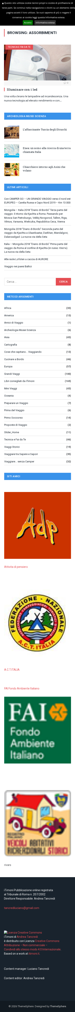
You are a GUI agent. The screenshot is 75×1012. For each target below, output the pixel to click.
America (9, 315)
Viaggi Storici (12, 446)
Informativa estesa (45, 22)
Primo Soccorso (13, 417)
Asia (6, 337)
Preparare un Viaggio (16, 403)
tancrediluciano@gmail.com (21, 908)
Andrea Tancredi (27, 936)
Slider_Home (11, 432)
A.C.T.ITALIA (12, 669)
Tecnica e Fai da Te (19, 47)
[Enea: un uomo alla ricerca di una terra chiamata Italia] (11, 150)
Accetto (28, 22)
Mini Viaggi (10, 388)
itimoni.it (34, 953)
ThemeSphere (58, 1006)
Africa (7, 308)
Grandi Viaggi (12, 373)
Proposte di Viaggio (15, 424)
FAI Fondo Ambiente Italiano (21, 688)
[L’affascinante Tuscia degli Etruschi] (11, 132)
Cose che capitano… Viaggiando (23, 351)
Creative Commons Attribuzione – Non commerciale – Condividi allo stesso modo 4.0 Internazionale (32, 945)
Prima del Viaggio (14, 410)
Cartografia (10, 344)
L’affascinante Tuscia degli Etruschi (45, 129)
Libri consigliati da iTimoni (19, 381)
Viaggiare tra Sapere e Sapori (21, 454)
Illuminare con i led (22, 89)
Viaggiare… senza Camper (19, 461)
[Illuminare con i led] (37, 62)
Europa (8, 366)
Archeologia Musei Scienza (20, 330)
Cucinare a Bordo (14, 359)
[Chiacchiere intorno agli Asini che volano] (11, 169)
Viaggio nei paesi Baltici (18, 266)
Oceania (9, 395)
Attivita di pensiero (16, 566)
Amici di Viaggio (13, 322)
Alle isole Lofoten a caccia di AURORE (26, 259)
